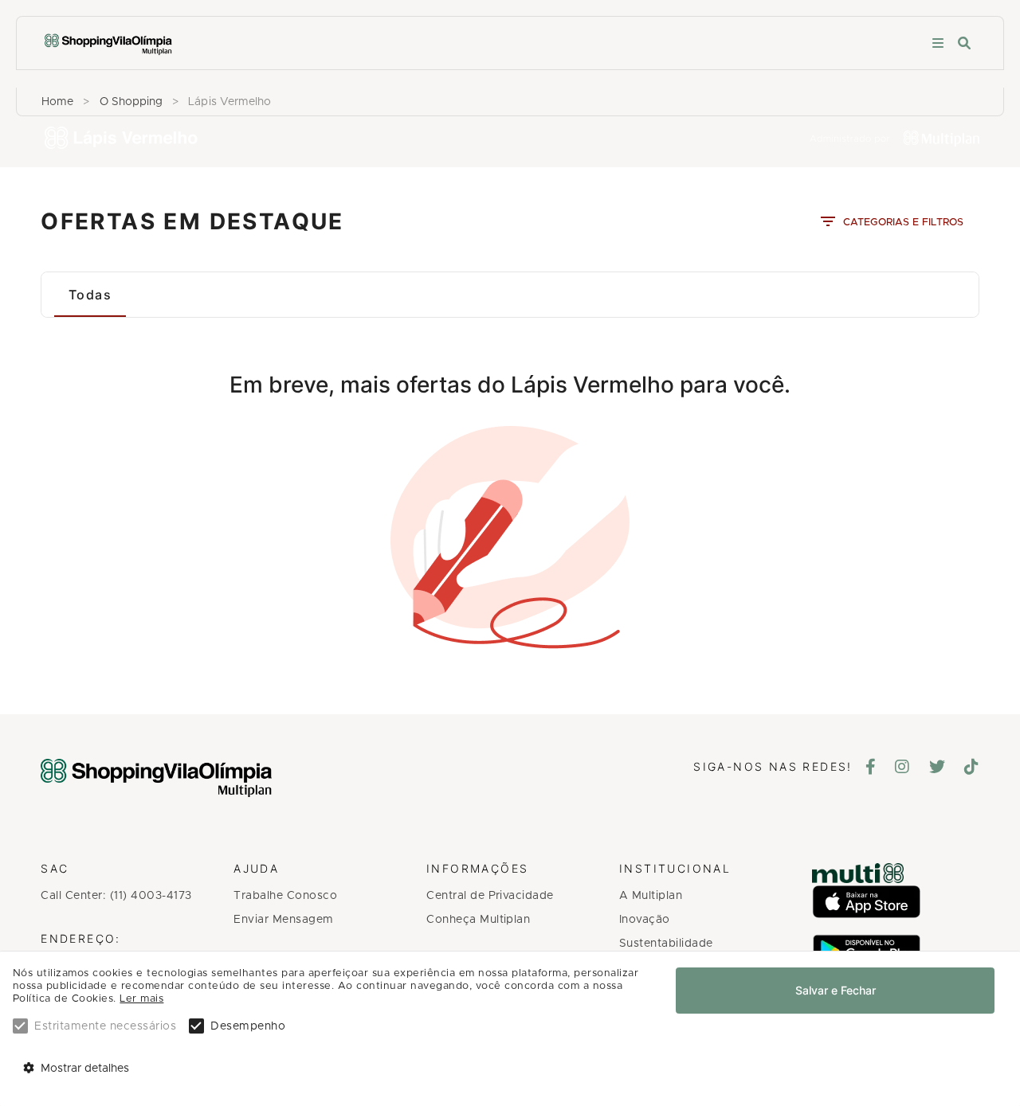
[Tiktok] (971, 768)
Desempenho (247, 1026)
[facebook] (871, 768)
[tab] (90, 294)
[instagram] (902, 768)
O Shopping (131, 101)
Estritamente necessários (105, 1026)
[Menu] (938, 43)
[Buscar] (964, 43)
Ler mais (141, 999)
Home (57, 101)
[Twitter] (937, 768)
